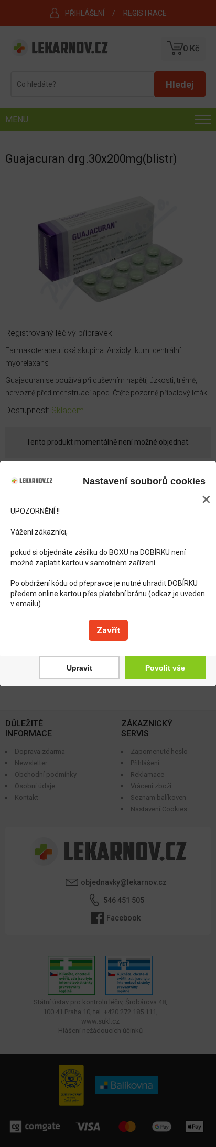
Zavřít (108, 630)
